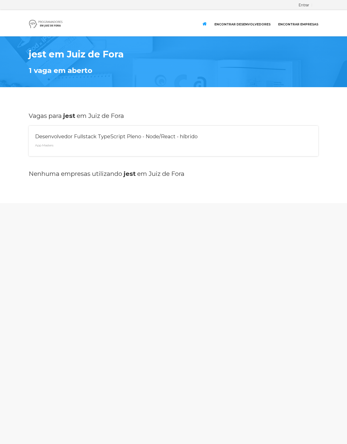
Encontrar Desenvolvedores (242, 24)
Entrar (303, 5)
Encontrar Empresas (298, 24)
